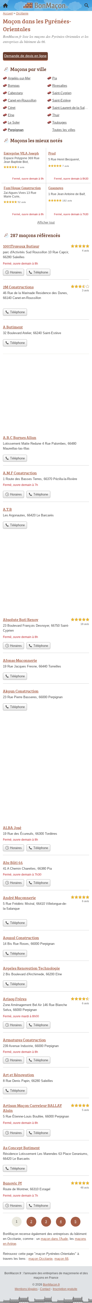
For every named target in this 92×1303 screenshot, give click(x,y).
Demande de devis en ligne (25, 56)
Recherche (86, 5)
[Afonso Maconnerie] (46, 664)
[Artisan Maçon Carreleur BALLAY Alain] (46, 1114)
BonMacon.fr (51, 1284)
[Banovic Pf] (46, 1190)
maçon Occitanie (40, 1259)
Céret (11, 108)
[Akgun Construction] (46, 694)
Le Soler (14, 122)
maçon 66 (61, 1259)
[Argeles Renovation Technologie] (46, 971)
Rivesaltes (59, 85)
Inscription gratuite (65, 1289)
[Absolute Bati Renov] (46, 628)
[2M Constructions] (46, 295)
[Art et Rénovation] (46, 1078)
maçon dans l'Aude (54, 1239)
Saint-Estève (61, 100)
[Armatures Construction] (46, 1045)
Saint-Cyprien (61, 93)
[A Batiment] (46, 330)
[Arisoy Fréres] (46, 1007)
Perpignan (16, 130)
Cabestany (15, 93)
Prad (52, 153)
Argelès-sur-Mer (19, 78)
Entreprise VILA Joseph (21, 153)
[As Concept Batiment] (46, 1153)
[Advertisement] (46, 772)
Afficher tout (46, 222)
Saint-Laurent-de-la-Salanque (70, 108)
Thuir (55, 115)
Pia (54, 78)
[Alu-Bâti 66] (46, 868)
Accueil (5, 5)
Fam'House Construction (22, 187)
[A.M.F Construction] (46, 479)
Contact (45, 1289)
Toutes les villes (63, 130)
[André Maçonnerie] (46, 905)
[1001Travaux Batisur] (46, 255)
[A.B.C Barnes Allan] (46, 443)
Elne (11, 115)
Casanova (55, 187)
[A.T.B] (46, 513)
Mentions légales (26, 1289)
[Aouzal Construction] (46, 941)
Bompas (14, 85)
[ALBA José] (46, 833)
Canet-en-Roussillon (22, 100)
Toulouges (59, 122)
